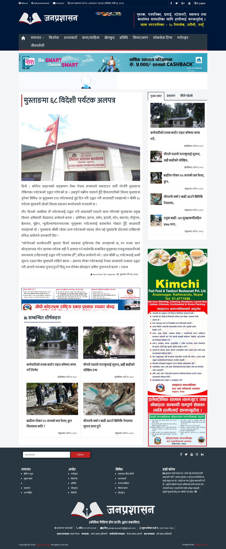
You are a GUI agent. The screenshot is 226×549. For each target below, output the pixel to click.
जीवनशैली (37, 46)
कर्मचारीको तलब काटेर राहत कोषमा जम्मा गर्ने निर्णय (51, 367)
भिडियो (74, 493)
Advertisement (41, 3)
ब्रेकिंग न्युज (28, 474)
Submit (80, 455)
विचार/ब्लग (140, 38)
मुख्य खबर (156, 96)
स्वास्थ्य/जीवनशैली (126, 474)
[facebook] (181, 454)
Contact (59, 3)
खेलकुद (109, 38)
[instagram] (197, 454)
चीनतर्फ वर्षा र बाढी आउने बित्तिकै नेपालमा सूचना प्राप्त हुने (108, 423)
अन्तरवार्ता (70, 38)
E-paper (201, 3)
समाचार (36, 38)
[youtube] (191, 454)
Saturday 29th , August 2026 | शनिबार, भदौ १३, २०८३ (97, 3)
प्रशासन (171, 95)
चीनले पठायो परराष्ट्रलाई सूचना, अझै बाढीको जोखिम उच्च (109, 367)
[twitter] (186, 454)
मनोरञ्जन (182, 38)
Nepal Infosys (201, 544)
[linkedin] (202, 454)
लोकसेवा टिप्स (162, 38)
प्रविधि (124, 38)
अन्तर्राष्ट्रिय (28, 493)
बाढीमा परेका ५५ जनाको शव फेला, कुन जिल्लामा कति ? (49, 423)
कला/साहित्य (90, 38)
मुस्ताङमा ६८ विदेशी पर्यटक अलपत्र (69, 100)
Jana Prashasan (43, 545)
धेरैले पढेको (186, 95)
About (24, 3)
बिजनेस (54, 38)
